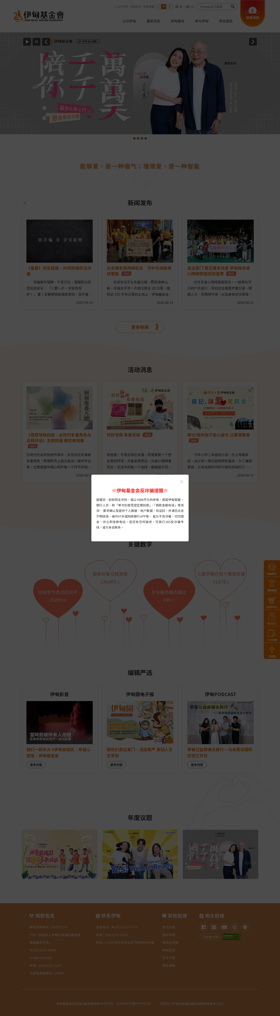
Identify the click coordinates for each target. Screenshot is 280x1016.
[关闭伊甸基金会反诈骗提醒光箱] (182, 482)
